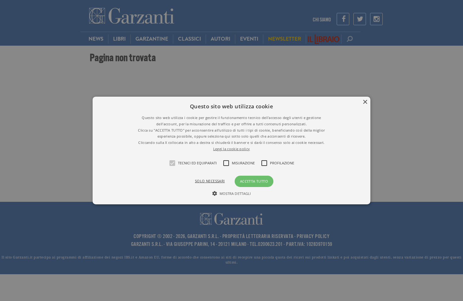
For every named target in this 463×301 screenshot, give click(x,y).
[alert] (231, 150)
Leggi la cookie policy (231, 148)
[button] (231, 150)
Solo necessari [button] (210, 181)
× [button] (365, 102)
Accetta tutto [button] (254, 181)
